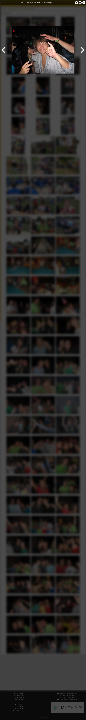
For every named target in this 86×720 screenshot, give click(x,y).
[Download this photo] (76, 2)
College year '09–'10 (32, 3)
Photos (22, 3)
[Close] (83, 2)
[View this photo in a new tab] (80, 2)
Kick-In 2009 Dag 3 (46, 3)
